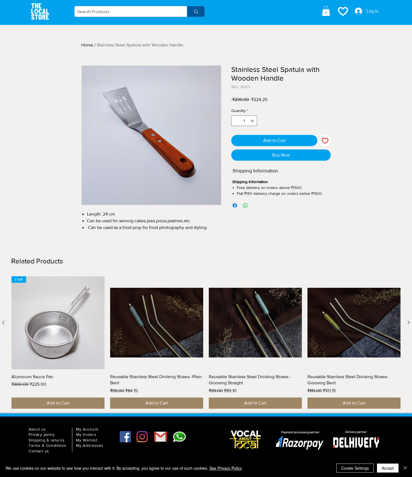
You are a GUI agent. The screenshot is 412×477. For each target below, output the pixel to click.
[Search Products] (196, 11)
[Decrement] (235, 121)
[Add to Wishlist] (325, 140)
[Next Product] (408, 322)
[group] (206, 342)
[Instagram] (142, 436)
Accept (388, 468)
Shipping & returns (47, 440)
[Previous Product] (3, 322)
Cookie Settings (355, 468)
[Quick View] (156, 322)
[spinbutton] (244, 121)
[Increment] (252, 121)
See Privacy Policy (225, 468)
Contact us (39, 451)
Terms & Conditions (47, 445)
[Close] (405, 468)
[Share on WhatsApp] (245, 205)
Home (87, 45)
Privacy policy (42, 434)
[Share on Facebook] (235, 205)
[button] (326, 11)
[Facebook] (125, 436)
